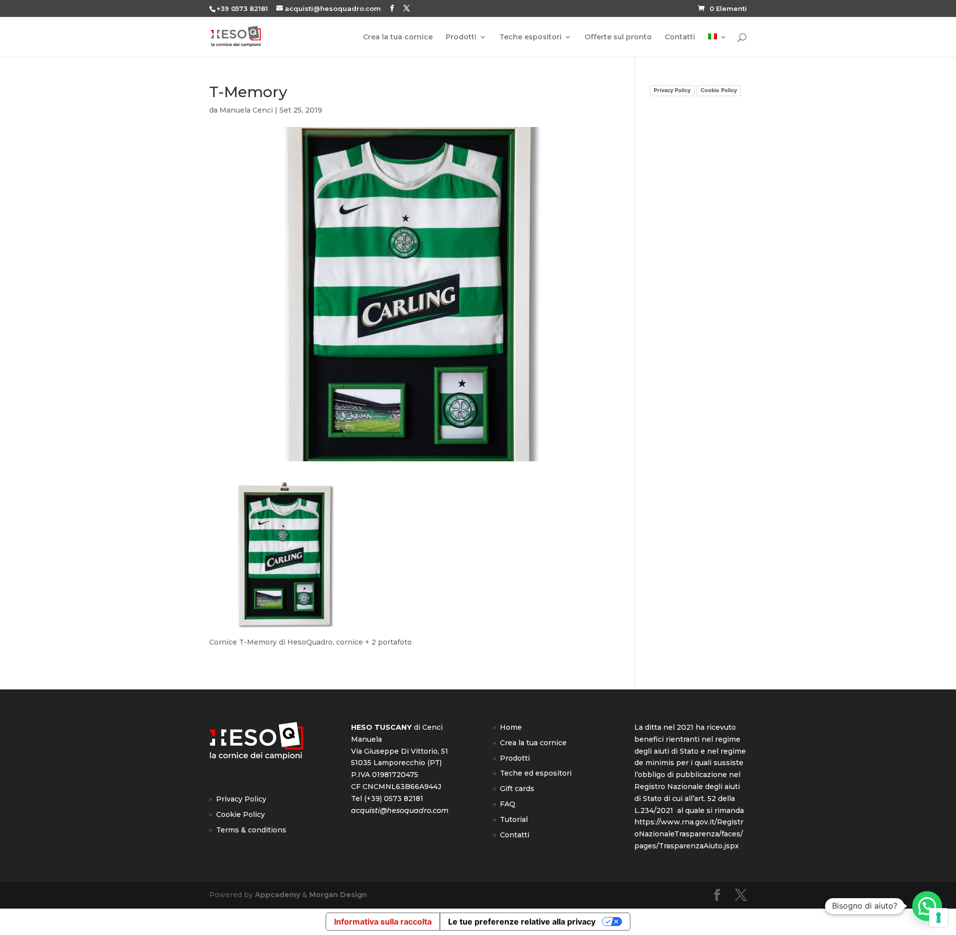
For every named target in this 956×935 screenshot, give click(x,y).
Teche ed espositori (536, 773)
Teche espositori (530, 37)
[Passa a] (717, 45)
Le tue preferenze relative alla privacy (522, 922)
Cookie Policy (719, 90)
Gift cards (517, 788)
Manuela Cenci (246, 110)
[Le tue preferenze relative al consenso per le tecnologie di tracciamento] (938, 917)
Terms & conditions (251, 829)
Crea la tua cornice (398, 37)
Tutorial (514, 819)
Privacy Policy (672, 90)
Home (511, 727)
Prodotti (461, 37)
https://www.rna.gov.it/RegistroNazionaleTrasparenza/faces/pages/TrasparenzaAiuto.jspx (688, 833)
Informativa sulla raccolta (383, 922)
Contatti (680, 37)
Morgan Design (338, 894)
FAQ (507, 804)
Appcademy (277, 894)
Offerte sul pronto (618, 37)
